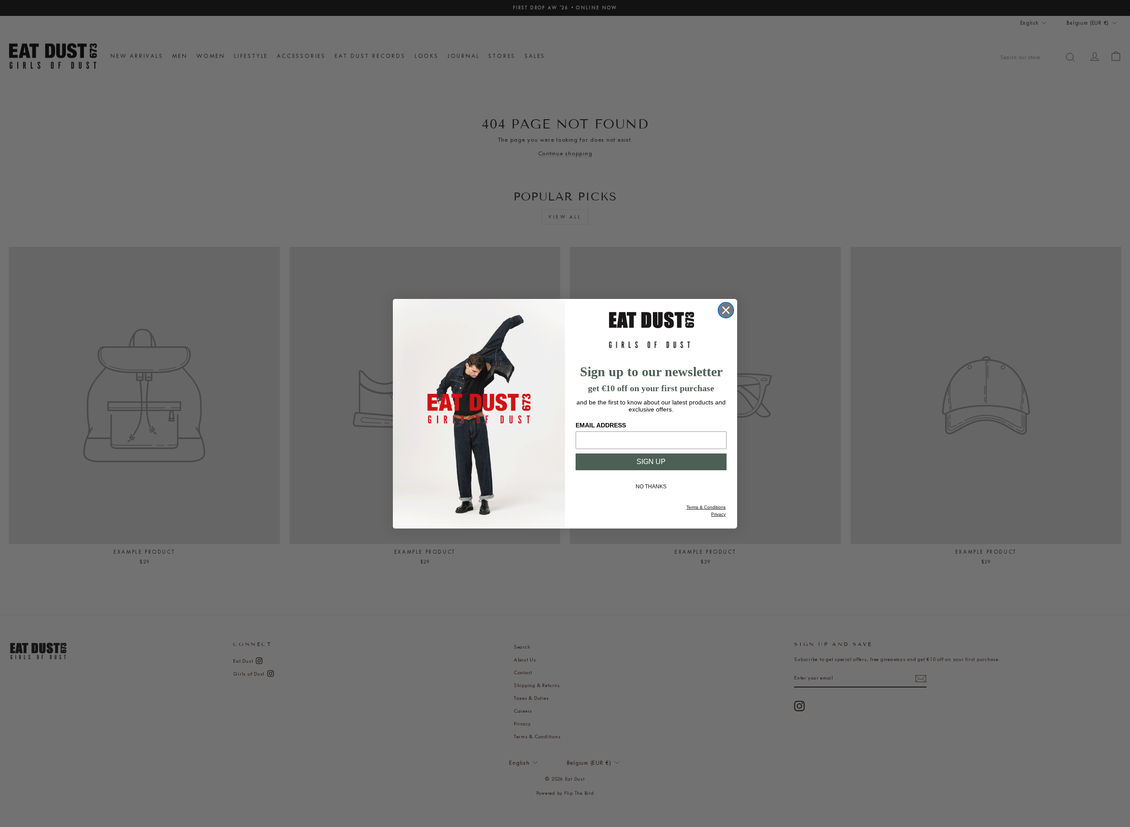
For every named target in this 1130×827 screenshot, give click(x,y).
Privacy (718, 514)
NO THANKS (651, 486)
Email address (601, 425)
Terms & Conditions (706, 507)
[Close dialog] (726, 310)
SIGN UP (651, 461)
